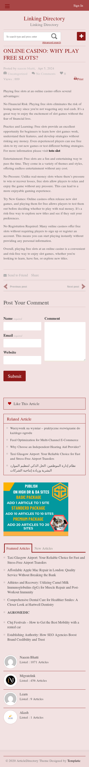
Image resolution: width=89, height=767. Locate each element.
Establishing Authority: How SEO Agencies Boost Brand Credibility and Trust (41, 637)
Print (80, 79)
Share (35, 275)
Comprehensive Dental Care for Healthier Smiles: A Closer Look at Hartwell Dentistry (42, 602)
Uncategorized (17, 73)
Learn (24, 694)
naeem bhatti (26, 68)
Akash (24, 712)
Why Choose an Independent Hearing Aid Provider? (45, 447)
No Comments (46, 73)
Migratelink (27, 675)
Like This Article (27, 403)
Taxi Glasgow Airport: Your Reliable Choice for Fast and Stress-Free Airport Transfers (46, 560)
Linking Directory (44, 18)
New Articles (44, 548)
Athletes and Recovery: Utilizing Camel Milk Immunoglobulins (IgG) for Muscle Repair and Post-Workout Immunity (43, 587)
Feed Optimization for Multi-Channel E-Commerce (44, 440)
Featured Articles (18, 548)
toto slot (54, 150)
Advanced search (51, 42)
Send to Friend (18, 275)
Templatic (74, 760)
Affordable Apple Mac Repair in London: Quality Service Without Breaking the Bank (41, 572)
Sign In (78, 5)
